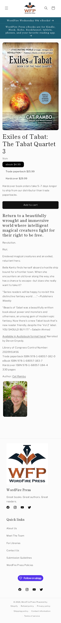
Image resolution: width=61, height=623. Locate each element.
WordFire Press (28, 602)
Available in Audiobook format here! (24, 336)
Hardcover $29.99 (16, 178)
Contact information (40, 611)
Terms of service (32, 616)
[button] (6, 8)
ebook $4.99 (13, 164)
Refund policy (27, 606)
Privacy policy (43, 606)
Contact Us (13, 550)
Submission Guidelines (19, 557)
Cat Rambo (19, 376)
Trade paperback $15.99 (20, 171)
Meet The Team (15, 535)
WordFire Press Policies (20, 565)
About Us (12, 528)
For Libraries (13, 543)
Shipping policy (21, 611)
